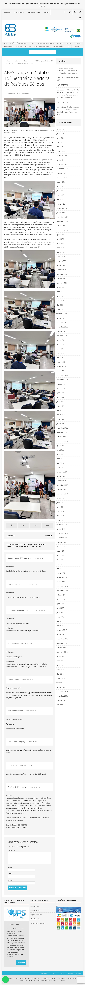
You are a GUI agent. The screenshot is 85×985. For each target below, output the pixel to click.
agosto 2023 (60, 287)
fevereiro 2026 (61, 155)
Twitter (52, 973)
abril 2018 (60, 569)
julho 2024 (60, 239)
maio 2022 (60, 353)
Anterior (10, 536)
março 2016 (60, 678)
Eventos (69, 43)
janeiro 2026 (60, 160)
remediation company (16, 741)
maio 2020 (60, 459)
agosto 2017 (60, 604)
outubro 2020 (61, 437)
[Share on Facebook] (11, 525)
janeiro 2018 (60, 582)
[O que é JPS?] (16, 920)
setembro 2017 (62, 599)
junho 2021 (60, 402)
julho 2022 (60, 344)
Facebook (44, 973)
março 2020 (60, 467)
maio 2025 (60, 195)
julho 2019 (60, 503)
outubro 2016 (61, 648)
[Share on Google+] (47, 525)
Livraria (46, 12)
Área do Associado (34, 12)
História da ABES (35, 910)
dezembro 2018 (62, 533)
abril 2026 (60, 147)
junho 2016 (60, 665)
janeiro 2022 (60, 371)
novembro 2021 (62, 380)
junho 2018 (60, 560)
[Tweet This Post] (23, 525)
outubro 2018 (61, 542)
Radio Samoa (13, 765)
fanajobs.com (13, 643)
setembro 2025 (62, 177)
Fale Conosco (34, 906)
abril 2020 (60, 463)
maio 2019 (60, 511)
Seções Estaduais (36, 915)
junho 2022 (60, 349)
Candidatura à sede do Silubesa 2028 (67, 79)
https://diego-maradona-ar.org (20, 610)
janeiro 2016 (60, 687)
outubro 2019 (61, 489)
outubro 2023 (61, 279)
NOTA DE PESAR (62, 85)
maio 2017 (60, 617)
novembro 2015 (62, 696)
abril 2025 (60, 199)
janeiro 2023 (60, 318)
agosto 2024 (60, 235)
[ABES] (15, 29)
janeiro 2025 (60, 213)
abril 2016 (60, 674)
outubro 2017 (61, 595)
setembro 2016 (62, 652)
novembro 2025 (62, 169)
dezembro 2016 (62, 639)
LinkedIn (78, 973)
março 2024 (60, 257)
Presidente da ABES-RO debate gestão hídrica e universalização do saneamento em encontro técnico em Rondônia (67, 93)
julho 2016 (60, 661)
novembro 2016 (62, 643)
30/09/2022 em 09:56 (34, 787)
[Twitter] (69, 12)
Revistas (19, 46)
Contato (76, 46)
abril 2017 (60, 621)
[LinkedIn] (80, 17)
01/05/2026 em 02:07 (26, 644)
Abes (5, 43)
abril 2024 (60, 252)
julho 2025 (60, 186)
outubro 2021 (61, 384)
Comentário (12, 850)
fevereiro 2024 (61, 261)
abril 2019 (60, 516)
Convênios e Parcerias (37, 923)
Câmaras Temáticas (58, 46)
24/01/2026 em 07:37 (27, 680)
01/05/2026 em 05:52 (39, 610)
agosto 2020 (60, 445)
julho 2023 (60, 292)
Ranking (78, 43)
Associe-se (7, 12)
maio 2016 (60, 670)
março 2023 (60, 309)
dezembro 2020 (62, 428)
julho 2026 (60, 134)
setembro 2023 (62, 283)
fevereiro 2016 (61, 683)
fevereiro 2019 (61, 525)
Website (10, 880)
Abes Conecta (35, 919)
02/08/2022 (11, 93)
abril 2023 (60, 305)
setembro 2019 (62, 494)
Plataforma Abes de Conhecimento (50, 43)
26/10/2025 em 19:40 (30, 711)
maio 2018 (60, 564)
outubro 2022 (61, 331)
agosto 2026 (60, 129)
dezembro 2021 (62, 375)
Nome (10, 867)
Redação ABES (24, 93)
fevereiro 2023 (61, 314)
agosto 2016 (60, 656)
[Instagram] (75, 12)
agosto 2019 (60, 498)
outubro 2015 (61, 700)
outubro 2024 (61, 226)
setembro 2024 (62, 230)
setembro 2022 (62, 336)
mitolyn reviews (14, 679)
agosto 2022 (60, 340)
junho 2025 (60, 191)
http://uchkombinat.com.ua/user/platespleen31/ (23, 631)
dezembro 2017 (62, 586)
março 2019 (60, 520)
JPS (69, 46)
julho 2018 (60, 555)
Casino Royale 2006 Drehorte (19, 558)
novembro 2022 (62, 327)
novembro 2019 (62, 485)
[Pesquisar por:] (42, 52)
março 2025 (60, 204)
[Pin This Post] (35, 525)
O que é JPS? (13, 924)
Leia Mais (21, 962)
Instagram (61, 973)
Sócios (32, 43)
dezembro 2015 (62, 692)
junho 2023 (60, 296)
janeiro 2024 (60, 265)
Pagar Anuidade (19, 12)
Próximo (48, 536)
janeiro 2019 (60, 529)
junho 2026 (60, 138)
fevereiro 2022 (61, 366)
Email (10, 874)
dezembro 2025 (62, 164)
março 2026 (60, 151)
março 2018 (60, 573)
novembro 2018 (62, 538)
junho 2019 (60, 507)
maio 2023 (60, 300)
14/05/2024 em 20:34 (32, 742)
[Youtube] (80, 12)
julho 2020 (60, 450)
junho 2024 (60, 243)
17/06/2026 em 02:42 (38, 558)
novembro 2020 (62, 432)
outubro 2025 (61, 173)
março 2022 (60, 362)
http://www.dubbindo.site (15, 729)
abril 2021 (60, 410)
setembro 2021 (62, 388)
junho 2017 (60, 612)
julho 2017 (60, 608)
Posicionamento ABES (41, 46)
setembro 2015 (62, 705)
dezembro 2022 (62, 322)
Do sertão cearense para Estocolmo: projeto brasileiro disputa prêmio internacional (66, 70)
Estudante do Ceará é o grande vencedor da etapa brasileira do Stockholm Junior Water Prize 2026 (67, 111)
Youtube (70, 973)
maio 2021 (60, 406)
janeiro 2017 (60, 634)
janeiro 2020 (60, 476)
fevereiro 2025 (61, 208)
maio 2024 (60, 248)
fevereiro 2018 (61, 577)
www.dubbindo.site (15, 710)
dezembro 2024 (62, 217)
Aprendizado (8, 46)
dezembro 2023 (62, 270)
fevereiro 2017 (61, 630)
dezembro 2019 (62, 481)
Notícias (28, 46)
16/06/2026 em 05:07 (34, 584)
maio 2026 (60, 142)
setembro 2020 (62, 441)
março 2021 (60, 415)
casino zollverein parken (17, 584)
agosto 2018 (60, 551)
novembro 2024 (62, 221)
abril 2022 (60, 358)
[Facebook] (64, 12)
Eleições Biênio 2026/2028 (18, 43)
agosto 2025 (60, 182)
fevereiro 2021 (61, 419)
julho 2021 (60, 397)
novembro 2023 (62, 274)
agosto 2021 (60, 393)
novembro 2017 (62, 590)
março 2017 (60, 626)
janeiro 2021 (60, 424)
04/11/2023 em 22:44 (26, 766)
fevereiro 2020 (61, 472)
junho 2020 (60, 454)
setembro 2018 (62, 547)
